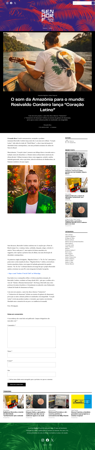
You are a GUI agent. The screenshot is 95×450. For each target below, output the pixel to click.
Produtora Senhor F (70, 250)
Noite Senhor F (69, 243)
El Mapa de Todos (69, 169)
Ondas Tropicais (53, 95)
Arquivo (45, 28)
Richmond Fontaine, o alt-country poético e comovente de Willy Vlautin (58, 413)
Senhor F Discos (69, 255)
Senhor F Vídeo (69, 260)
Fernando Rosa (47, 125)
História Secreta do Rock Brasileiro (74, 241)
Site (8, 370)
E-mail (10, 361)
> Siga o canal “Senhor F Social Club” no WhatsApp (23, 273)
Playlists (67, 248)
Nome (9, 351)
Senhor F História (69, 258)
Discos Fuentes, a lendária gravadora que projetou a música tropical (80, 413)
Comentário (11, 325)
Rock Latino (68, 252)
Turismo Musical (69, 264)
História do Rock (69, 240)
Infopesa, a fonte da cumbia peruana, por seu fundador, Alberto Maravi (76, 172)
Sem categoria (69, 253)
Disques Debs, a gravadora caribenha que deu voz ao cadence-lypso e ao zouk (76, 222)
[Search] (93, 3)
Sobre (50, 28)
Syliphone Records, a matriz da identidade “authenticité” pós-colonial (74, 197)
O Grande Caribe (69, 245)
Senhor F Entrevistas (70, 257)
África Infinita (68, 194)
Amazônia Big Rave (43, 95)
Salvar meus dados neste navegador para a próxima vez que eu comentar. (31, 379)
